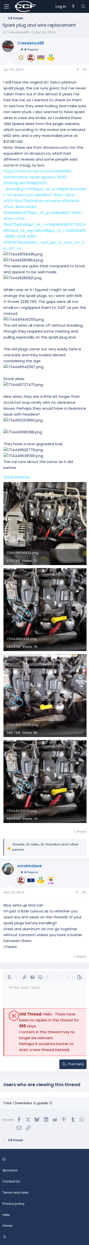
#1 (85, 69)
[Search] (83, 6)
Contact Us (11, 1181)
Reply (81, 831)
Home (7, 1225)
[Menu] (6, 6)
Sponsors (10, 1170)
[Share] (77, 69)
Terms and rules (15, 1192)
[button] (9, 977)
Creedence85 (17, 32)
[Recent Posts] (73, 6)
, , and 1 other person (45, 847)
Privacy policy (13, 1203)
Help (6, 1214)
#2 (84, 892)
